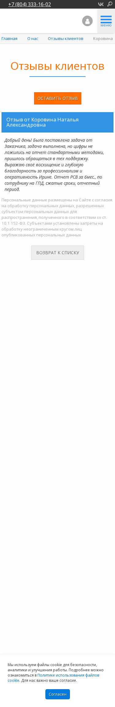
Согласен (58, 694)
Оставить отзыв (57, 98)
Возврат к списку (57, 252)
